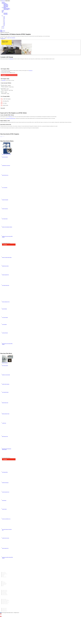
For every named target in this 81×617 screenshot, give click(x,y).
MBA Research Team (5, 436)
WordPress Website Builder (5, 600)
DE (4, 17)
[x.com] (0, 615)
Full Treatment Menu (5, 472)
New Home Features (5, 218)
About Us (3, 574)
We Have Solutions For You (5, 301)
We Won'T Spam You (5, 208)
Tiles (10, 37)
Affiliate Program (4, 583)
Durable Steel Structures (5, 482)
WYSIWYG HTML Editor (5, 602)
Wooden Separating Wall (5, 274)
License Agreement (4, 573)
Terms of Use (4, 572)
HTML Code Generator (5, 603)
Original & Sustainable (5, 199)
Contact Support (6, 14)
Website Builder (4, 599)
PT (4, 21)
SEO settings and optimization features (10, 118)
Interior (8, 37)
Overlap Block (13, 37)
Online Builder (3, 80)
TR (4, 22)
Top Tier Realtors (4, 324)
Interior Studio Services (5, 175)
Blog (2, 11)
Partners (3, 575)
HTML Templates (4, 591)
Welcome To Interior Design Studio (6, 257)
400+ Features (3, 2)
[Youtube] (0, 614)
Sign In (3, 26)
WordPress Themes (6, 5)
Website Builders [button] (4, 7)
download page (30, 70)
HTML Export (10, 116)
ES (4, 20)
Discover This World (5, 362)
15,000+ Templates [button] (4, 3)
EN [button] (2, 15)
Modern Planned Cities (5, 402)
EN (4, 16)
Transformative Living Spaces (6, 165)
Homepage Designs (4, 610)
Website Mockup (4, 611)
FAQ (2, 581)
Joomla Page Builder (6, 9)
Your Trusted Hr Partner (5, 392)
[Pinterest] (0, 616)
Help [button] (2, 12)
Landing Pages (4, 609)
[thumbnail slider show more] (0, 136)
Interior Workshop (4, 308)
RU (4, 23)
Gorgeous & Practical (5, 332)
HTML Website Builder (6, 8)
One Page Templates (5, 594)
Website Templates (4, 590)
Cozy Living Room (4, 187)
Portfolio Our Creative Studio (6, 374)
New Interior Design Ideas (5, 285)
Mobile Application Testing (5, 413)
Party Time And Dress (5, 365)
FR (4, 18)
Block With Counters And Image (6, 154)
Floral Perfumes (4, 500)
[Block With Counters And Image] (7, 153)
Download (4, 75)
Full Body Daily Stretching (5, 384)
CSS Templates (4, 592)
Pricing (3, 10)
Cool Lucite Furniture (5, 317)
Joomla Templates (6, 6)
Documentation (5, 13)
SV (4, 25)
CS (4, 24)
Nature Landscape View (5, 548)
